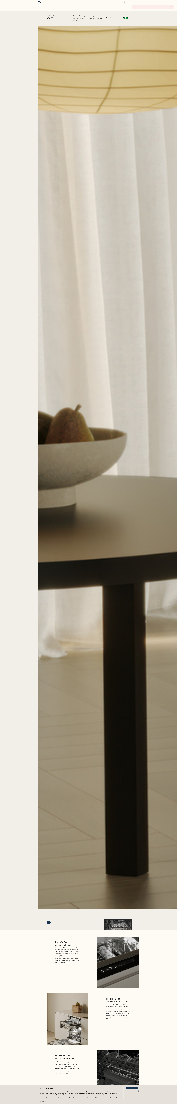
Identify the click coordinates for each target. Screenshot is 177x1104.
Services (54, 2)
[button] (118, 922)
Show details (43, 1101)
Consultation (61, 2)
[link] (124, 2)
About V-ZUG (75, 2)
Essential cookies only (132, 1091)
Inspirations (68, 2)
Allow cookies (132, 1088)
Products (49, 2)
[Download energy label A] (125, 18)
